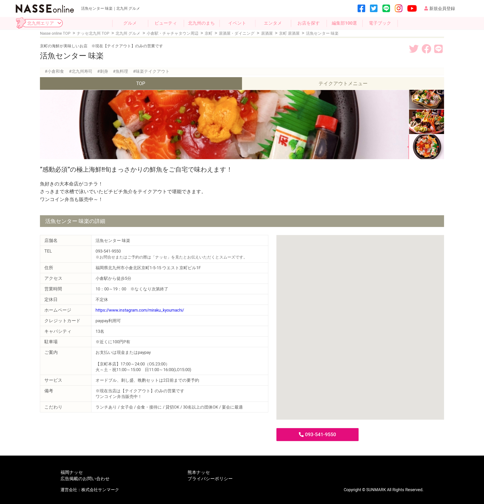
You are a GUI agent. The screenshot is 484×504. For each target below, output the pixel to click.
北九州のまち (201, 23)
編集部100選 (344, 23)
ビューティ (166, 23)
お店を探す (308, 23)
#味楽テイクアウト (151, 71)
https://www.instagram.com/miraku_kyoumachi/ (140, 310)
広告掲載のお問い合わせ (85, 479)
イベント (237, 23)
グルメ (130, 23)
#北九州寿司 (80, 71)
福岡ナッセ (71, 472)
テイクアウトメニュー (343, 83)
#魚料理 (120, 71)
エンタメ (273, 23)
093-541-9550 (320, 434)
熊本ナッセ (199, 472)
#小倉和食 (54, 71)
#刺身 (102, 71)
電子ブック (380, 23)
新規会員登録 (442, 8)
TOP (140, 83)
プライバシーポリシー (210, 479)
